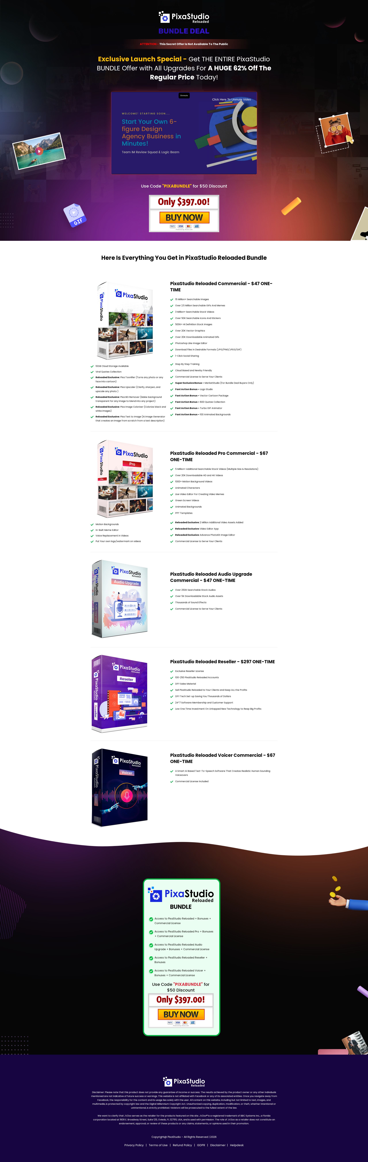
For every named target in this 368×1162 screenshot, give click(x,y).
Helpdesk (237, 1145)
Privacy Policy (134, 1145)
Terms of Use (158, 1145)
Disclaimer (218, 1145)
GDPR (201, 1145)
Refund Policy (183, 1145)
